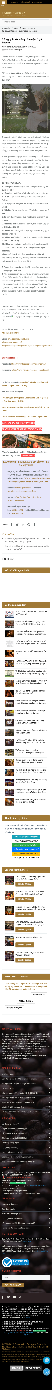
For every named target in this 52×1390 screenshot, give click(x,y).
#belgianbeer (44, 346)
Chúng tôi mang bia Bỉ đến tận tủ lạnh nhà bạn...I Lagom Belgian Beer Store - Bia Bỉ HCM (31, 791)
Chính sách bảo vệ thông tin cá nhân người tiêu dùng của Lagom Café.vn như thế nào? (30, 702)
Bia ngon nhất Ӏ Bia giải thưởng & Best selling (18, 1084)
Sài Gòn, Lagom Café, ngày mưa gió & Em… (31, 652)
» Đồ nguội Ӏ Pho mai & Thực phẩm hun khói (18, 1098)
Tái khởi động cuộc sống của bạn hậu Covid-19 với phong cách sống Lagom (27, 540)
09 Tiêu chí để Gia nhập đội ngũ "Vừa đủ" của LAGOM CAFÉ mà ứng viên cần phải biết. (30, 622)
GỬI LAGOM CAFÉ (13, 1285)
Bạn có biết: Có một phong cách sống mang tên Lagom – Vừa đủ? (27, 547)
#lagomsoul (23, 346)
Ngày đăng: (7, 47)
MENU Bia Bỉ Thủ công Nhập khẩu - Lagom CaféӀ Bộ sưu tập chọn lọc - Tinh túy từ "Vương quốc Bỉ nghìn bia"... (29, 923)
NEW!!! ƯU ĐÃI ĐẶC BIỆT (11, 1204)
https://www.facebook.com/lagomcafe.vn (28, 364)
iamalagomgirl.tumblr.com (18, 339)
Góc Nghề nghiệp (8, 1209)
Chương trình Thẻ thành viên (12, 1218)
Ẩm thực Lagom (8, 1074)
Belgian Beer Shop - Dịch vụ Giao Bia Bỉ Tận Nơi (19, 1112)
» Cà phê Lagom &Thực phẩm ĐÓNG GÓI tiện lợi (20, 1093)
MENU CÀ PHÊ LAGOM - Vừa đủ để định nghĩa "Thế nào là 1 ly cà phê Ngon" (29, 893)
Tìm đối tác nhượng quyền (12, 1214)
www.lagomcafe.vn (23, 488)
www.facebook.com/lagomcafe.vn (21, 491)
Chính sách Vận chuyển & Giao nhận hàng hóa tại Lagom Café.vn (30, 712)
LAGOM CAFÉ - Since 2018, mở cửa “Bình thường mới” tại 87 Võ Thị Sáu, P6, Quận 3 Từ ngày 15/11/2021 (30, 741)
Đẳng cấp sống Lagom (24, 28)
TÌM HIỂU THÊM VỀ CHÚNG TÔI (12, 1317)
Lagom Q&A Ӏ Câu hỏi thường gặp (14, 1129)
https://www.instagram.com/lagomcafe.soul (30, 370)
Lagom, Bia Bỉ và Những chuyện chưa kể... (17, 1157)
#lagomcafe (18, 342)
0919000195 (37, 2)
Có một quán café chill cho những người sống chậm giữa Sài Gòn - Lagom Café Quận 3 (29, 761)
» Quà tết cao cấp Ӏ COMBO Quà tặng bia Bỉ (18, 1102)
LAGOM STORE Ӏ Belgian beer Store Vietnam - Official (29, 953)
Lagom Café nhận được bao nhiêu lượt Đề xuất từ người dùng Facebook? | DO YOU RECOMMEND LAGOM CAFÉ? (31, 682)
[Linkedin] (23, 524)
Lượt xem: (27, 47)
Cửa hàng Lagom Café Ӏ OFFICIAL (14, 1138)
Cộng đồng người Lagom (11, 1147)
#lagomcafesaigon (10, 346)
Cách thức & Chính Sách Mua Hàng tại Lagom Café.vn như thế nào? (31, 721)
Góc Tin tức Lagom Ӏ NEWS (12, 1152)
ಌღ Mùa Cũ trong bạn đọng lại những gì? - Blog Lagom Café (31, 692)
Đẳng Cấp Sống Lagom (10, 1143)
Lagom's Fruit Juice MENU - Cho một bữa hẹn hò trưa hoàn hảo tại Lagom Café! (30, 908)
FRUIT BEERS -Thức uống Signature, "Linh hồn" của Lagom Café (30, 878)
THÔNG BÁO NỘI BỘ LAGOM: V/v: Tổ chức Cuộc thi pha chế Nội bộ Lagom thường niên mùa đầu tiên (30, 642)
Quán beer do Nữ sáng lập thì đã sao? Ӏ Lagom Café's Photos (30, 800)
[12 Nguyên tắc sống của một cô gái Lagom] (26, 435)
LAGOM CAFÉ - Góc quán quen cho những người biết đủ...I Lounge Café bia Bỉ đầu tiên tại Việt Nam (30, 632)
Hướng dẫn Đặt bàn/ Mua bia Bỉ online (16, 1228)
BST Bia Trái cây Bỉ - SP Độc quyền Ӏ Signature (19, 1079)
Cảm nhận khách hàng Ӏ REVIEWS (14, 1133)
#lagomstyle (7, 342)
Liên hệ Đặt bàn (24, 884)
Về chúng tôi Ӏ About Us (10, 1124)
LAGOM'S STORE (8, 1088)
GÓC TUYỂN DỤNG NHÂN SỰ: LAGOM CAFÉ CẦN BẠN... (31, 613)
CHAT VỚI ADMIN (26, 1333)
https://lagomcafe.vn (10, 333)
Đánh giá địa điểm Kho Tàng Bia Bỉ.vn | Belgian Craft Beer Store (31, 781)
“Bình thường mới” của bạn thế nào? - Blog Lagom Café (31, 731)
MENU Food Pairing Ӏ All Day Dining (29, 937)
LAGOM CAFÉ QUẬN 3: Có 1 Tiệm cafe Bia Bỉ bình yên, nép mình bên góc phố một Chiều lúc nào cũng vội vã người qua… (31, 662)
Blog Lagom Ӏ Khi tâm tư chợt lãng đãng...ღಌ (18, 1162)
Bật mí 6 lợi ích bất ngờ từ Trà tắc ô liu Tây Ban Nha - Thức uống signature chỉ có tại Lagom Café (30, 771)
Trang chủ (7, 28)
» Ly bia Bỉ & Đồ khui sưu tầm (13, 1107)
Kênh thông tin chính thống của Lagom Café (18, 1223)
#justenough (33, 346)
